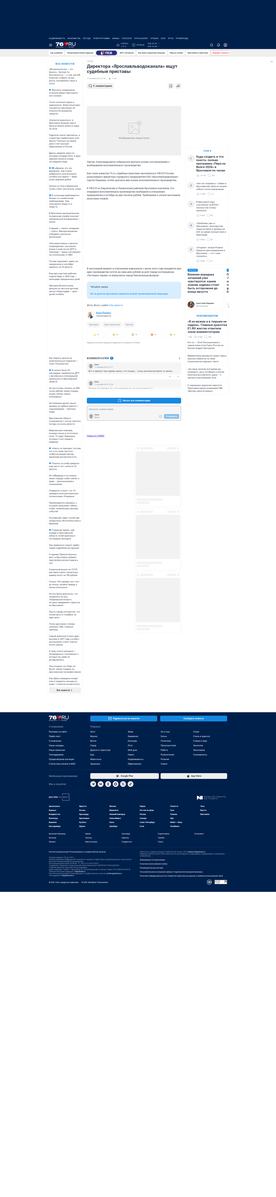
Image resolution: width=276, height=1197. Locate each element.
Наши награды (56, 745)
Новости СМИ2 (95, 435)
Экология (198, 745)
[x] (123, 784)
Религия (165, 759)
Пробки (155, 38)
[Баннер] (106, 52)
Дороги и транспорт (100, 750)
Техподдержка (56, 754)
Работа (164, 750)
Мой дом (132, 750)
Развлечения (167, 754)
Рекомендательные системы (151, 868)
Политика (166, 741)
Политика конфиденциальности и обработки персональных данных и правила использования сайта (181, 876)
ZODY (163, 38)
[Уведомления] (218, 45)
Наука (131, 754)
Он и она (165, 731)
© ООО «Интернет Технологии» (95, 882)
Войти (97, 417)
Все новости (64, 63)
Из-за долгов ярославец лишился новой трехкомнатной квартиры (129, 293)
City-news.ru (116, 305)
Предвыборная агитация (61, 759)
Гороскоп (127, 38)
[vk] (100, 784)
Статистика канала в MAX (62, 764)
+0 (170, 376)
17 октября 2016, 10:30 (96, 79)
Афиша (115, 38)
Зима (130, 731)
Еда (92, 754)
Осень (164, 736)
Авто (92, 731)
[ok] (108, 784)
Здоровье (95, 764)
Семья (164, 764)
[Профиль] (225, 45)
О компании (55, 741)
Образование (134, 764)
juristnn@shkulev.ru (114, 873)
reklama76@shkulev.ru (196, 852)
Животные (95, 759)
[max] (115, 784)
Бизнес (94, 736)
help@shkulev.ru (67, 875)
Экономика (199, 750)
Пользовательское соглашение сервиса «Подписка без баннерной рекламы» (171, 872)
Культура (132, 741)
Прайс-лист (55, 736)
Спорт (196, 731)
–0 (178, 376)
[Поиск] (211, 45)
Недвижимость (57, 38)
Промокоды (182, 38)
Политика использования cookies (153, 864)
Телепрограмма (101, 38)
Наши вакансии (57, 750)
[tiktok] (130, 784)
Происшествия (168, 745)
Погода (87, 38)
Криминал (133, 736)
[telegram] (93, 784)
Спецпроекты (200, 754)
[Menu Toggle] (50, 45)
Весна (93, 741)
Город (93, 745)
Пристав (129, 325)
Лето (130, 745)
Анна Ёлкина (103, 312)
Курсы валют (141, 38)
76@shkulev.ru (80, 871)
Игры (171, 38)
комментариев (102, 86)
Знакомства (74, 38)
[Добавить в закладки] (171, 86)
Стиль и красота (201, 736)
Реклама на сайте (58, 731)
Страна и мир (200, 741)
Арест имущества (112, 325)
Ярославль (94, 325)
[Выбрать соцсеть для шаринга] (178, 86)
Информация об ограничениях (152, 860)
